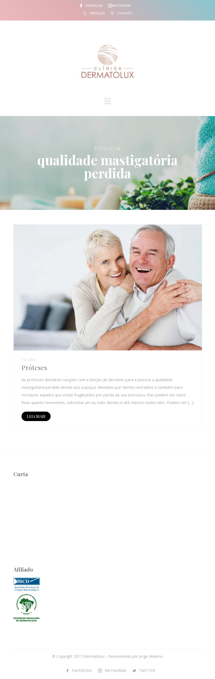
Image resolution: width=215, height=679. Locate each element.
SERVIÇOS (97, 13)
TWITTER (147, 670)
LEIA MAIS (36, 416)
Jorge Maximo (151, 656)
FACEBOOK (94, 5)
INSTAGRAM (121, 5)
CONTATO (124, 13)
